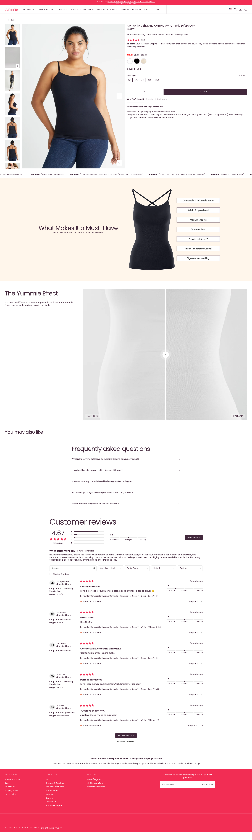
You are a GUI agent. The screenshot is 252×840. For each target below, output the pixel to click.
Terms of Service (46, 828)
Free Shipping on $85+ (126, 3)
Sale (158, 10)
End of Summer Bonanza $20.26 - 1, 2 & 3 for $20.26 (131, 2)
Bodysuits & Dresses (81, 10)
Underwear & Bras (106, 10)
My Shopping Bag (95, 783)
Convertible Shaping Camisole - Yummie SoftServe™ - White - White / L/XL (124, 720)
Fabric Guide (10, 794)
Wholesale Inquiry (54, 805)
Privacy (58, 828)
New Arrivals (10, 786)
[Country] (230, 9)
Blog (7, 783)
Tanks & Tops (44, 10)
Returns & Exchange (55, 786)
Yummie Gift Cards (96, 786)
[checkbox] (73, 574)
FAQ (47, 779)
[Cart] (245, 9)
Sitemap (50, 794)
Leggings (60, 10)
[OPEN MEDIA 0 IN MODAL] (119, 163)
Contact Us (51, 801)
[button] (235, 9)
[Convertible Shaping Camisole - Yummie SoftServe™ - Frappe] (143, 61)
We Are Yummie (12, 779)
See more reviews (126, 736)
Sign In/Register (94, 779)
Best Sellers (28, 10)
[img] (85, 551)
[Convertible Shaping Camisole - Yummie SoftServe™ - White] (130, 61)
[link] (136, 40)
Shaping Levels (11, 790)
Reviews (49, 798)
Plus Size (148, 10)
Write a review (193, 537)
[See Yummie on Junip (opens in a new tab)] (132, 741)
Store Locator (52, 790)
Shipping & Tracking (55, 783)
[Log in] (240, 9)
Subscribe (207, 784)
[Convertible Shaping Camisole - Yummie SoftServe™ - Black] (136, 61)
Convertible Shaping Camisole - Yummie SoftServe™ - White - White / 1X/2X (125, 627)
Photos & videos (61, 574)
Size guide (243, 75)
